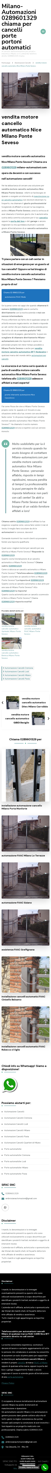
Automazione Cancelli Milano (18, 675)
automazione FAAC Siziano (17, 902)
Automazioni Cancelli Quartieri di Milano (22, 1142)
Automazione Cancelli (14, 1111)
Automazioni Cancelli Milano (17, 1130)
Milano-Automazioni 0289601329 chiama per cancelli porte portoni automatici (19, 27)
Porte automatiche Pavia (15, 1173)
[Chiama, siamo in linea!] (44, 1467)
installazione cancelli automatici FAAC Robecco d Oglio (23, 1048)
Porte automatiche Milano (16, 1167)
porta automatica (15, 1377)
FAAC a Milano (40, 1362)
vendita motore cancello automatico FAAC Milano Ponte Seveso (32, 630)
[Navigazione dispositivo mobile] (43, 31)
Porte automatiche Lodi (15, 1161)
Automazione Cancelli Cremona (19, 668)
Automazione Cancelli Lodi (17, 671)
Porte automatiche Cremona (17, 1155)
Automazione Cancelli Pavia (17, 678)
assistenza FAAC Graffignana (18, 949)
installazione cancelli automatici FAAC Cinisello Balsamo (23, 998)
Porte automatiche (12, 1149)
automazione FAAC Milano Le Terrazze (23, 855)
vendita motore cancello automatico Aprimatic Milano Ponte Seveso (11, 630)
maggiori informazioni (27, 1463)
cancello (21, 1362)
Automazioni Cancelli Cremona (18, 1117)
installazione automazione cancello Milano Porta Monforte (22, 807)
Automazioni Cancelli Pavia (16, 1136)
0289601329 (9, 167)
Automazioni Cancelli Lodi (16, 1124)
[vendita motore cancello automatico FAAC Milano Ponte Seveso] (34, 619)
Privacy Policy (8, 1383)
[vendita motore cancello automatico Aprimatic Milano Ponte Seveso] (12, 619)
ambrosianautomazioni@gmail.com (21, 1198)
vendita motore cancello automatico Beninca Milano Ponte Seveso (11, 654)
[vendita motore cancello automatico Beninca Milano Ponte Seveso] (12, 643)
